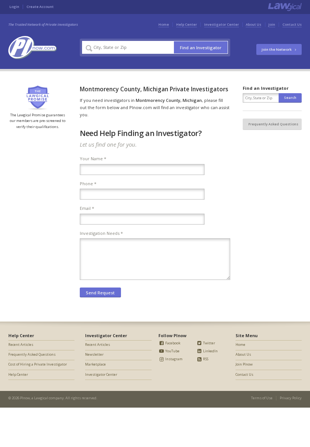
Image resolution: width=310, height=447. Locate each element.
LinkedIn (210, 351)
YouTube (172, 351)
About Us (253, 24)
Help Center (186, 24)
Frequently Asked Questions (273, 124)
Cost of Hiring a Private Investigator (37, 364)
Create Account (40, 6)
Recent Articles (20, 344)
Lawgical (41, 397)
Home (163, 24)
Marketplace (95, 364)
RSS (205, 358)
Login (14, 6)
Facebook (172, 343)
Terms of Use (262, 397)
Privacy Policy (291, 397)
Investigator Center (221, 24)
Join (271, 24)
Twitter (208, 343)
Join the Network (277, 49)
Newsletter (94, 354)
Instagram (173, 358)
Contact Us (292, 24)
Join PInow (244, 364)
